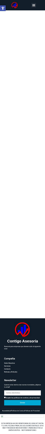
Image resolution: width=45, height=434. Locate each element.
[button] (33, 5)
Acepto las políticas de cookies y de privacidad (23, 398)
